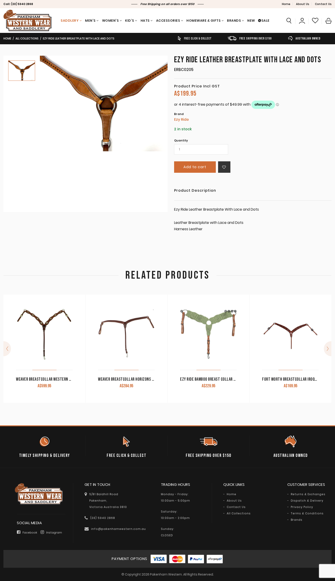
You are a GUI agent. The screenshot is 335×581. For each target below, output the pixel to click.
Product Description (195, 191)
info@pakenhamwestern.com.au (118, 529)
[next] (327, 348)
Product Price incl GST (197, 86)
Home (286, 4)
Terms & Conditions (307, 513)
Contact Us (323, 4)
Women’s (110, 20)
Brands (234, 20)
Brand (179, 114)
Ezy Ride (181, 119)
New (251, 20)
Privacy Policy (302, 507)
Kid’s (129, 20)
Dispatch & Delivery (307, 500)
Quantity (181, 140)
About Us (302, 4)
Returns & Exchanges (308, 494)
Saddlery (70, 20)
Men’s (90, 20)
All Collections (27, 38)
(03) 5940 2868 (22, 4)
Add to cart (194, 167)
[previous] (7, 348)
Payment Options (129, 558)
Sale (265, 20)
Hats (145, 20)
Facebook (30, 532)
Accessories (168, 20)
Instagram (54, 532)
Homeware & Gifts (203, 20)
